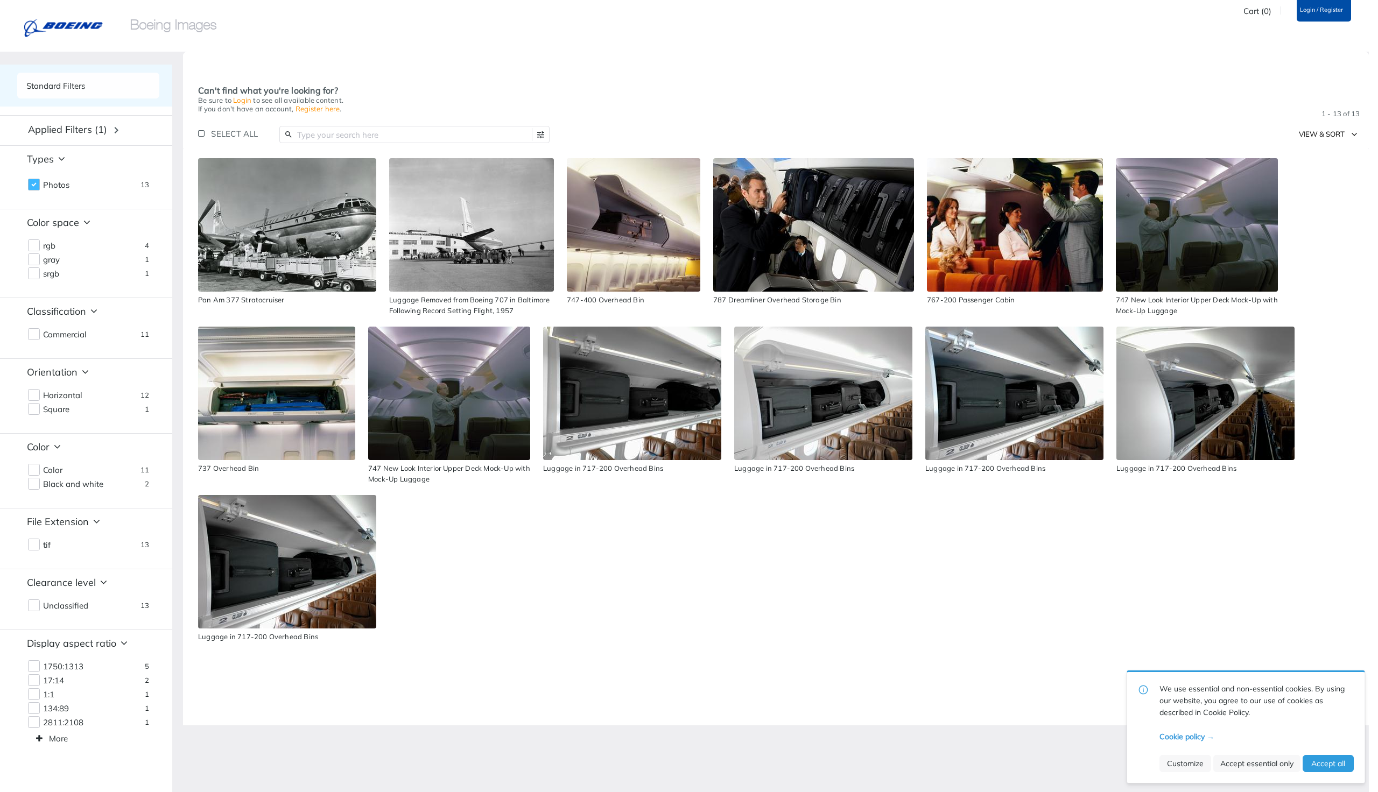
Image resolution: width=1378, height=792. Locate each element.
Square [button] (56, 409)
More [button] (58, 739)
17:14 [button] (53, 680)
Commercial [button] (65, 335)
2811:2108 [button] (63, 722)
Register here (318, 108)
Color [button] (52, 470)
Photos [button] (56, 185)
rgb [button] (49, 246)
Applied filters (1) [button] (67, 129)
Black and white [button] (73, 484)
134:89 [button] (56, 708)
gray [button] (51, 260)
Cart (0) (1257, 11)
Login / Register (1321, 9)
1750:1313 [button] (63, 666)
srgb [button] (51, 274)
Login (242, 100)
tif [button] (47, 545)
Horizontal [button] (62, 395)
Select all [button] (234, 134)
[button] (540, 134)
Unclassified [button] (65, 606)
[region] (287, 225)
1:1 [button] (48, 694)
